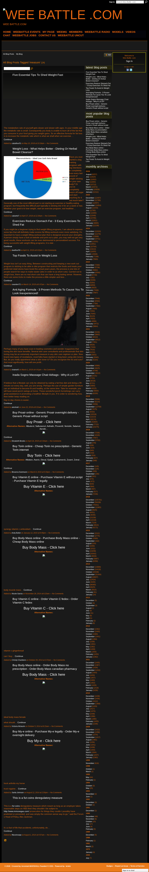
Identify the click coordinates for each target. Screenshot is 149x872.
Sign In (112, 2)
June (88, 179)
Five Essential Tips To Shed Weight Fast (38, 74)
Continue (8, 139)
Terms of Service (137, 866)
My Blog (19, 54)
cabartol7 (15, 216)
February (89, 189)
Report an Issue (121, 866)
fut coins (16, 806)
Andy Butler (16, 533)
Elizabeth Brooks (18, 441)
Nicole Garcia (17, 594)
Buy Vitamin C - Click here (44, 608)
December (90, 198)
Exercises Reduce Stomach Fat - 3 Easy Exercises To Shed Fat (98, 84)
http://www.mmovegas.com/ (16, 811)
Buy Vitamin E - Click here (44, 486)
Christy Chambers (19, 660)
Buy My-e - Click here (43, 741)
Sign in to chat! (129, 870)
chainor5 (15, 370)
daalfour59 (16, 250)
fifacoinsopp (16, 835)
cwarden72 (16, 284)
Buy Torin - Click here (43, 455)
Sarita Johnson (18, 793)
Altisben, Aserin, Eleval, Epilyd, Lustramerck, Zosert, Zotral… (53, 460)
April (87, 185)
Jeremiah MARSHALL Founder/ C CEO (37, 866)
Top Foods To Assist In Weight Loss (35, 255)
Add (109, 55)
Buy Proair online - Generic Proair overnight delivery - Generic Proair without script (97, 106)
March (88, 187)
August (88, 174)
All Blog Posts (8, 54)
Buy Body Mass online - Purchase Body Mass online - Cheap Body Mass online (97, 150)
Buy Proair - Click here (43, 422)
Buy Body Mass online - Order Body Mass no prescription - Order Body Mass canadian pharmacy (97, 131)
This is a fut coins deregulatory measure (37, 797)
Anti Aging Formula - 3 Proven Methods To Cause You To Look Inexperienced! (98, 95)
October (89, 203)
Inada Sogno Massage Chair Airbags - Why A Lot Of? (46, 374)
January (89, 192)
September (90, 205)
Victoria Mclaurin (18, 726)
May (87, 182)
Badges (110, 866)
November (90, 200)
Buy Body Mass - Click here (43, 547)
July (87, 177)
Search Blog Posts (32, 68)
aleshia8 (15, 407)
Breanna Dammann (19, 472)
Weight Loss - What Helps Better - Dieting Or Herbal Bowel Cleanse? (96, 79)
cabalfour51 (16, 143)
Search (146, 2)
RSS (5, 840)
